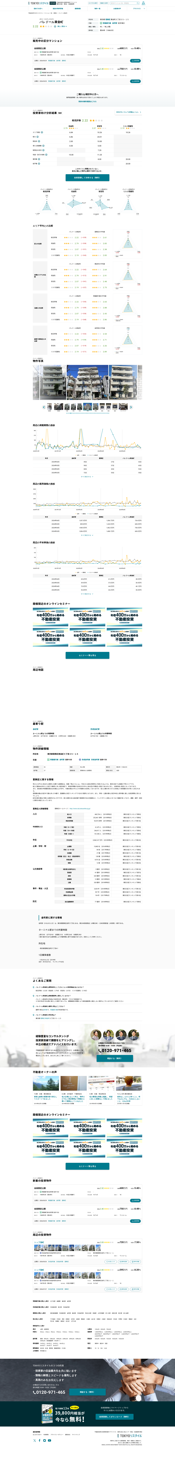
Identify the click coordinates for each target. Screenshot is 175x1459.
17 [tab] (87, 413)
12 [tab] (81, 413)
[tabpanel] (87, 407)
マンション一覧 (48, 13)
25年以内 (71, 1339)
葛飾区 (55, 13)
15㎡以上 (42, 1343)
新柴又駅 (114, 1313)
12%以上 (64, 1332)
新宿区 (68, 1319)
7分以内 (108, 1339)
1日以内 (97, 1329)
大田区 (104, 1319)
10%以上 (58, 1332)
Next (131, 408)
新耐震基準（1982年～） (54, 1341)
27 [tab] (100, 413)
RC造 (46, 1348)
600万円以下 (98, 1334)
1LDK (105, 1348)
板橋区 (57, 1321)
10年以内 (52, 1339)
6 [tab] (73, 413)
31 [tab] (106, 413)
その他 (63, 1348)
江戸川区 (73, 1321)
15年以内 (58, 1339)
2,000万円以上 (127, 1332)
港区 (63, 1319)
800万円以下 (107, 1334)
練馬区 (62, 1321)
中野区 (120, 1319)
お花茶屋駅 (101, 1313)
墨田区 (83, 1319)
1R (95, 1348)
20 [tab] (91, 413)
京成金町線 (86, 760)
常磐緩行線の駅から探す (41, 1301)
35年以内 (42, 1341)
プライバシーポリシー (57, 1434)
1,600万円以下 (135, 1334)
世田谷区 (109, 1319)
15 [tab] (85, 413)
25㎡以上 (55, 1343)
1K (98, 1348)
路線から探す (104, 3)
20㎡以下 (42, 1345)
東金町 (47, 1018)
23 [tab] (95, 413)
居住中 (102, 1343)
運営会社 (67, 1434)
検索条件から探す (38, 1326)
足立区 (68, 1321)
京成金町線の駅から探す (41, 1307)
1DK (101, 1348)
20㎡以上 (49, 1343)
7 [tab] (74, 413)
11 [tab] (79, 413)
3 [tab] (69, 413)
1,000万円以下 (116, 1334)
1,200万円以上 (108, 1332)
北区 (135, 1319)
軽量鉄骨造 (57, 1348)
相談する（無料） (114, 1058)
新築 (41, 1339)
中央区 (59, 1319)
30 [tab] (104, 413)
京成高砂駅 (53, 1307)
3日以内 (103, 1329)
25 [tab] (98, 413)
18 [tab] (89, 413)
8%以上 (53, 1332)
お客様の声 (117, 8)
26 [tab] (99, 413)
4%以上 (42, 1332)
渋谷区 (115, 1319)
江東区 (88, 1319)
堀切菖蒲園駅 (54, 1313)
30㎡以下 (55, 1345)
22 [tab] (94, 413)
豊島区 (131, 1319)
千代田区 (52, 1319)
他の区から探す (38, 1319)
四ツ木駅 (108, 1313)
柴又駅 (60, 1307)
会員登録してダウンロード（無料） (114, 1417)
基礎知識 (78, 8)
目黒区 (98, 1319)
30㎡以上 (62, 1343)
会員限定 (46, 1329)
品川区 (93, 1319)
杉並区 (125, 1319)
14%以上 (70, 1332)
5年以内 (46, 1339)
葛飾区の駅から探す (39, 1313)
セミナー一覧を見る (87, 655)
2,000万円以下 (99, 1336)
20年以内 (65, 1339)
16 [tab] (86, 413)
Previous (44, 408)
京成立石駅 (88, 1313)
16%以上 (77, 1332)
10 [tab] (78, 413)
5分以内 (103, 1339)
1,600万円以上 (118, 1332)
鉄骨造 (51, 1348)
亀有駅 (64, 1301)
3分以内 (97, 1339)
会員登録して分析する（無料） (87, 178)
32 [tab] (107, 413)
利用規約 (46, 1434)
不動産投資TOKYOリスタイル (35, 13)
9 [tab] (77, 413)
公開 (41, 1329)
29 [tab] (103, 413)
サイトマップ (76, 1434)
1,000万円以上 (99, 1332)
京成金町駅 (95, 760)
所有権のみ (43, 1351)
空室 (106, 1343)
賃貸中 (97, 1343)
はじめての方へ (37, 1434)
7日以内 (108, 1329)
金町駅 (114, 23)
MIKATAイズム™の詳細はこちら (127, 112)
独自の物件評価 (58, 8)
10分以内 (114, 1339)
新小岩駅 (126, 1313)
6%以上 (47, 1332)
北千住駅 (52, 1301)
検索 (137, 3)
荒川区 (52, 1321)
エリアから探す (93, 3)
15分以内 (121, 1339)
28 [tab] (102, 413)
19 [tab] (90, 413)
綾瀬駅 (59, 1301)
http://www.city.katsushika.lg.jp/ (80, 808)
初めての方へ (38, 8)
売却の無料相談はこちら (87, 101)
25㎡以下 (49, 1345)
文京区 (73, 1319)
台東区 (78, 1319)
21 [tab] (93, 413)
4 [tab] (70, 413)
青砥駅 (94, 1313)
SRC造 (42, 1348)
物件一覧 (97, 8)
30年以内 (78, 1339)
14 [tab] (83, 413)
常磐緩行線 (107, 23)
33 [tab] (108, 413)
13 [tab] (82, 413)
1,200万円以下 (125, 1334)
